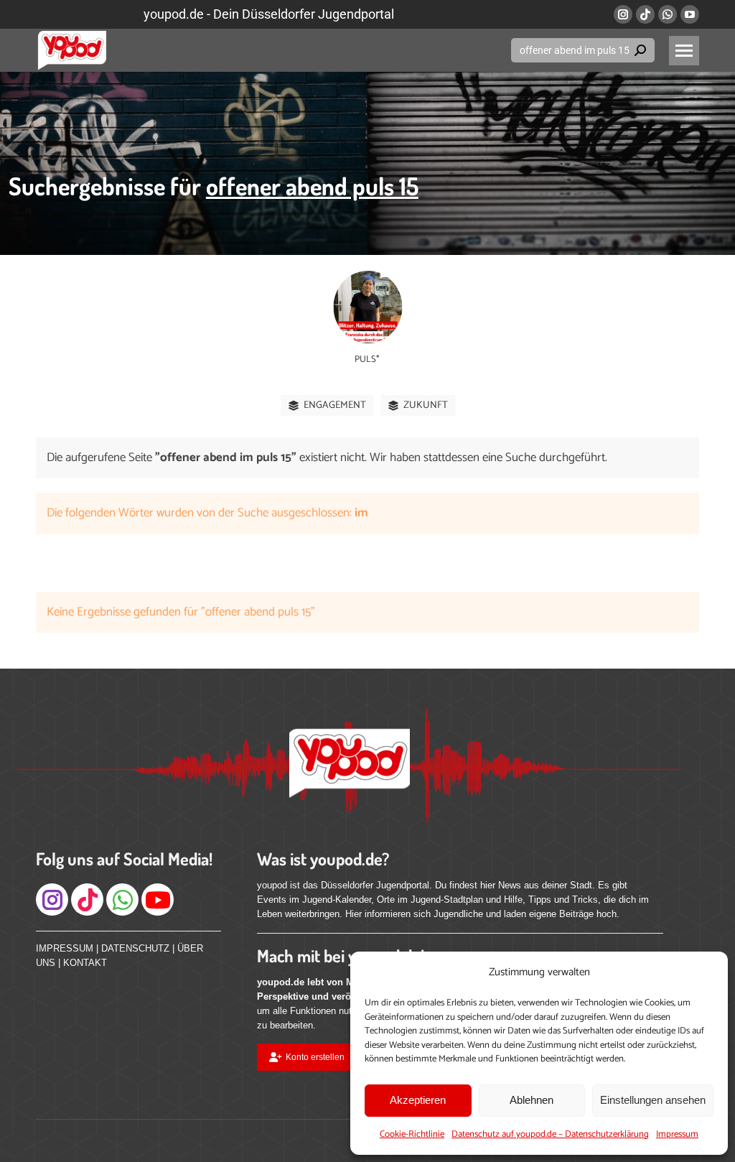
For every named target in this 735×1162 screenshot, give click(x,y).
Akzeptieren (418, 1100)
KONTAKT (85, 962)
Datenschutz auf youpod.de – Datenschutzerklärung (550, 1134)
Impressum (677, 1134)
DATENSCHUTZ (135, 948)
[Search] (640, 50)
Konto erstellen (315, 1057)
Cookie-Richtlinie (412, 1134)
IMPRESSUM (64, 948)
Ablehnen (531, 1100)
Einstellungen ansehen (653, 1100)
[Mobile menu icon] (684, 50)
